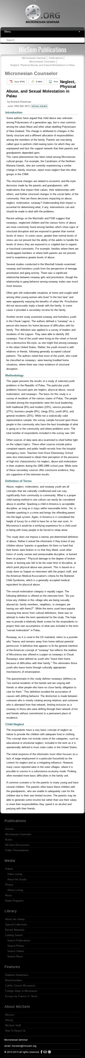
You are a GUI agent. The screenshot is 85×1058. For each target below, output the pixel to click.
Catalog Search (14, 935)
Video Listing (14, 874)
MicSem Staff (13, 1025)
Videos (9, 868)
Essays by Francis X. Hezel (21, 996)
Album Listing (15, 890)
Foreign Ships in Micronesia (21, 990)
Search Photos (15, 945)
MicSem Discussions (17, 844)
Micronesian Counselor (31, 73)
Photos (9, 884)
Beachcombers (13, 980)
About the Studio (16, 879)
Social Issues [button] (39, 106)
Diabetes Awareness (16, 974)
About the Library (15, 919)
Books (8, 839)
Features (12, 967)
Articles (9, 829)
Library (11, 911)
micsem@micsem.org (24, 1046)
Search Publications (18, 940)
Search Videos (15, 951)
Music (8, 895)
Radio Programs (14, 900)
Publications (15, 821)
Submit (82, 40)
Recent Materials (15, 929)
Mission (9, 1014)
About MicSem (17, 1007)
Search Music (15, 956)
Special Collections (16, 924)
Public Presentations (17, 850)
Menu (42, 31)
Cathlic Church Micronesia (20, 985)
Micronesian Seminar (16, 1039)
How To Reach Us (15, 1030)
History (9, 1020)
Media (10, 861)
